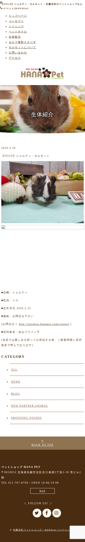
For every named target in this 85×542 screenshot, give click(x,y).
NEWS (15, 381)
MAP (42, 491)
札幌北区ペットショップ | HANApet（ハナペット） (44, 530)
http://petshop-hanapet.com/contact (44, 324)
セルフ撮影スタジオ (22, 42)
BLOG (15, 393)
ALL (14, 369)
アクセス (15, 57)
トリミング (16, 26)
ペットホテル (18, 31)
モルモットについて (22, 47)
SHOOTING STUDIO (26, 417)
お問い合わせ (18, 52)
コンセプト (16, 21)
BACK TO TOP (43, 444)
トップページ (18, 15)
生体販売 (15, 36)
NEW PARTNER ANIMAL (29, 405)
